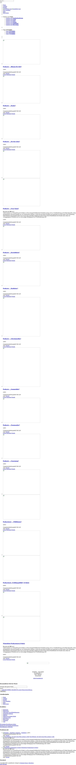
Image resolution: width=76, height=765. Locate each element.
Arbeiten (5, 698)
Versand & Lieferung (8, 713)
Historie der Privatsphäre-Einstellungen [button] (9, 725)
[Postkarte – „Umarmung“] (39, 446)
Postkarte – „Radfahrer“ (10, 288)
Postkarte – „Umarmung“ (11, 461)
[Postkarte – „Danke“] (39, 89)
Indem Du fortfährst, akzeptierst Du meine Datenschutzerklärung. (17, 689)
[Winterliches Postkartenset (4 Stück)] (39, 616)
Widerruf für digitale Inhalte (9, 716)
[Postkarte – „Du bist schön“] (39, 126)
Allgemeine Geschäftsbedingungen (11, 712)
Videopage (5, 720)
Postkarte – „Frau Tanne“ (11, 208)
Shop (4, 702)
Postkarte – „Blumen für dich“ (12, 66)
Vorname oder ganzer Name (6, 686)
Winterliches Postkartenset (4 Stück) (14, 643)
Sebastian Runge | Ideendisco (27, 763)
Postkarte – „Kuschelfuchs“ (11, 252)
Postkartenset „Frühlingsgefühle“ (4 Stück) (16, 582)
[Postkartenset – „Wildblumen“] (39, 495)
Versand (7, 73)
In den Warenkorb (7, 74)
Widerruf (5, 715)
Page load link (3, 764)
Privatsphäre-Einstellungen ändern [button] (8, 724)
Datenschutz (6, 711)
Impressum (5, 709)
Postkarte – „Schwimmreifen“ (12, 339)
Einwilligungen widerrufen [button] (6, 727)
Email (1, 688)
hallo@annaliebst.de (38, 678)
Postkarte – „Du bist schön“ (11, 141)
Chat (4, 721)
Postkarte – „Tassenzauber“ (11, 425)
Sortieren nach (14, 18)
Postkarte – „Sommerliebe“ (11, 389)
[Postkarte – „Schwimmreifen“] (39, 317)
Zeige (10, 31)
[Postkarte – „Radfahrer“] (39, 273)
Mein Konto (6, 704)
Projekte (5, 700)
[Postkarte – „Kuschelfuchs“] (39, 237)
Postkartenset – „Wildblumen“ (12, 522)
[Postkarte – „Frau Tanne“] (39, 178)
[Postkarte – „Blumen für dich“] (39, 52)
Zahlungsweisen (7, 717)
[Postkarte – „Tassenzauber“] (39, 410)
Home (4, 697)
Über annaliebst (6, 701)
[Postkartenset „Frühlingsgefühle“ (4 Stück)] (39, 556)
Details (13, 74)
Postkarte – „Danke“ (9, 105)
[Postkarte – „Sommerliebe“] (39, 367)
